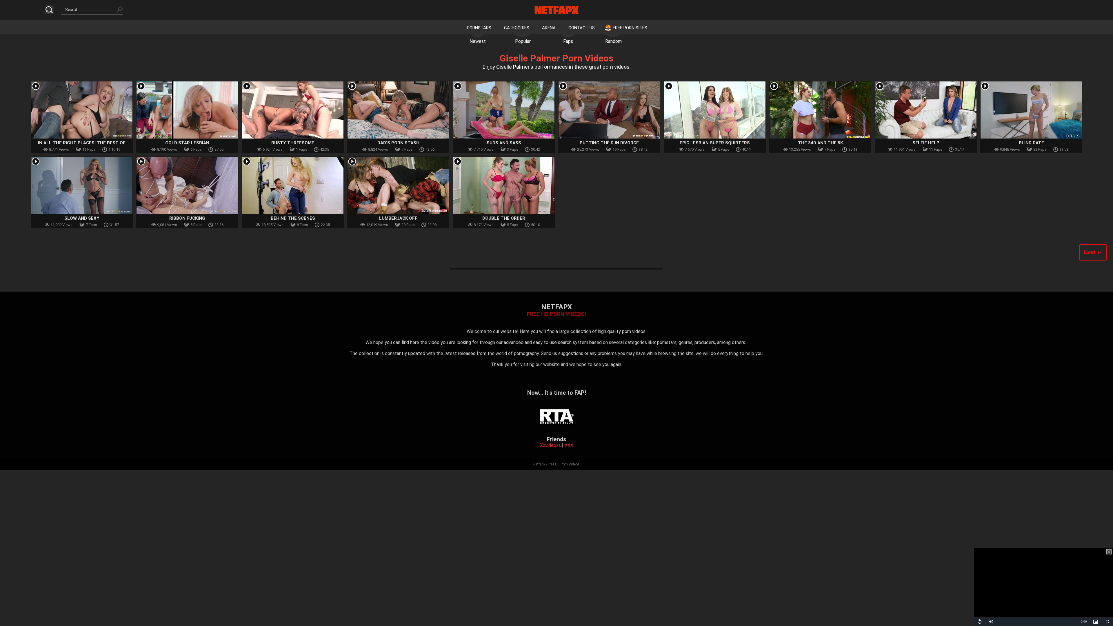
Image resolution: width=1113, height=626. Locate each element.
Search (49, 9)
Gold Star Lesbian (187, 142)
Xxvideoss (550, 445)
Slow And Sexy (81, 218)
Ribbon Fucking (187, 218)
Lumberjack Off (398, 218)
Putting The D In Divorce (609, 142)
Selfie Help (925, 142)
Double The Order (503, 218)
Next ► (1093, 252)
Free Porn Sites (630, 27)
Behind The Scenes (293, 218)
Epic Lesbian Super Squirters (715, 142)
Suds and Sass (504, 142)
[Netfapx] (557, 10)
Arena (549, 27)
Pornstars (479, 27)
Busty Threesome (292, 142)
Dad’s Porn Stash (398, 142)
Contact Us (581, 27)
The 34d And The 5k (820, 142)
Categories (516, 27)
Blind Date (1031, 142)
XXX (569, 445)
